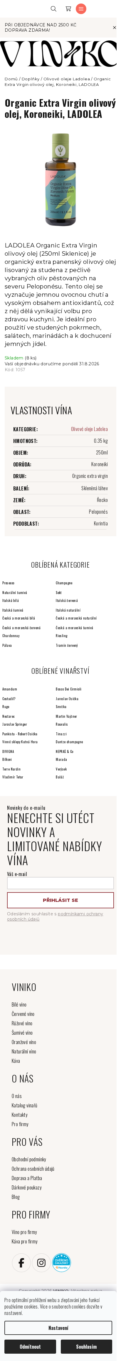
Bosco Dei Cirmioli (68, 689)
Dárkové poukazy (26, 1187)
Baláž (60, 777)
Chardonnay (10, 635)
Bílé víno (19, 1004)
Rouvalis (62, 724)
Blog (16, 1196)
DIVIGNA (8, 751)
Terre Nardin (11, 769)
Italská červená (67, 600)
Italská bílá (10, 600)
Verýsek (61, 769)
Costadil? (9, 698)
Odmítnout (30, 1346)
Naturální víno (24, 1051)
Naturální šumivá (14, 592)
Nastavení (58, 1327)
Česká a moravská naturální (76, 618)
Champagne (64, 583)
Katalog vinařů (25, 1105)
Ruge (5, 706)
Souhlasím (86, 1346)
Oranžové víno (24, 1042)
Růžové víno (22, 1023)
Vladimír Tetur (12, 777)
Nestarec (8, 716)
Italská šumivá (12, 610)
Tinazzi (61, 734)
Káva (16, 1060)
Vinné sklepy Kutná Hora (20, 741)
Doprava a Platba (27, 1178)
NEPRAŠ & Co (64, 751)
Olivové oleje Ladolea (89, 428)
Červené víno (23, 1013)
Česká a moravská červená (21, 627)
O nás (17, 1095)
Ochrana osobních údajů (33, 1168)
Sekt (59, 592)
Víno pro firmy (24, 1232)
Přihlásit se (60, 900)
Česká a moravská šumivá (74, 627)
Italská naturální (68, 610)
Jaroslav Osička (67, 698)
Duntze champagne (69, 741)
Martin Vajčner (66, 716)
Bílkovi (7, 759)
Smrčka (61, 706)
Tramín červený (67, 645)
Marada (61, 759)
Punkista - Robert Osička (20, 734)
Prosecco (8, 583)
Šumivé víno (22, 1032)
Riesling (61, 635)
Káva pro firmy (25, 1241)
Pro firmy (20, 1124)
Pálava (7, 645)
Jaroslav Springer (14, 724)
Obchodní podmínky (29, 1159)
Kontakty (19, 1114)
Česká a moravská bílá (18, 618)
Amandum (9, 689)
